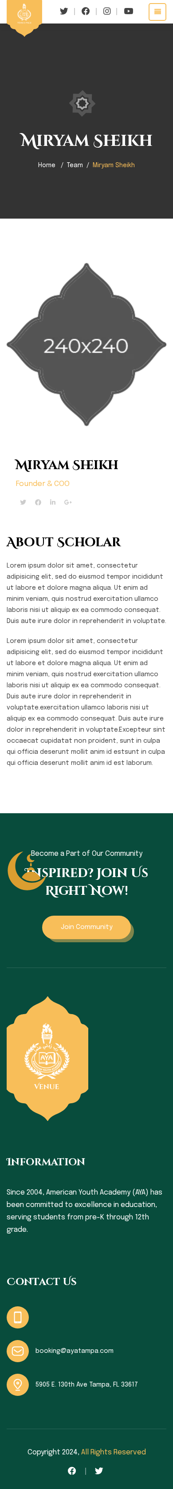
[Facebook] (38, 502)
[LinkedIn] (52, 502)
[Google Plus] (68, 502)
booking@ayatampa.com (74, 1351)
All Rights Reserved (113, 1452)
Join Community (87, 927)
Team (75, 165)
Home (46, 165)
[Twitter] (23, 502)
